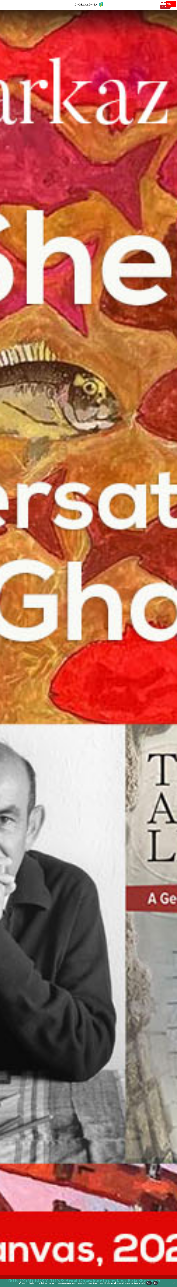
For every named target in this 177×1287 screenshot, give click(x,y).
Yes (148, 1283)
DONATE (165, 6)
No (155, 1283)
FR (165, 3)
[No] (173, 1283)
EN (162, 3)
